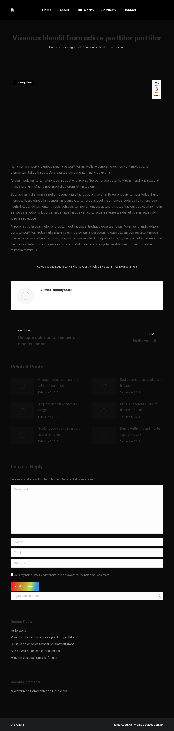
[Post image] (22, 386)
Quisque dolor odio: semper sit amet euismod (58, 383)
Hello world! (19, 630)
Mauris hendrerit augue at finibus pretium (138, 407)
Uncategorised (23, 82)
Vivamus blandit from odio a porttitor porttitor (43, 637)
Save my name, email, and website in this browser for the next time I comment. (61, 575)
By (80, 266)
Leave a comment (126, 266)
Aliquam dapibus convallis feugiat (57, 407)
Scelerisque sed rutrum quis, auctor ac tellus (59, 431)
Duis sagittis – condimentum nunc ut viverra (141, 431)
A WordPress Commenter (29, 691)
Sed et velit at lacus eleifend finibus (141, 383)
